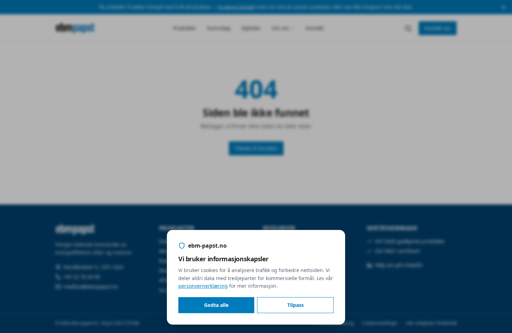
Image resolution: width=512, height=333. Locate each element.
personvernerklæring (203, 285)
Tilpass (295, 305)
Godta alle (216, 305)
